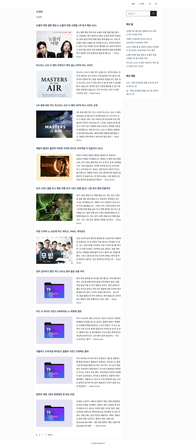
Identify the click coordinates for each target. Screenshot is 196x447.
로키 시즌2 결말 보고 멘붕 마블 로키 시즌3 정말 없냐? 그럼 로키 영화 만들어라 (73, 188)
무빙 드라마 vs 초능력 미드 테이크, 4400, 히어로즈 (60, 231)
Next (51, 434)
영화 (133, 4)
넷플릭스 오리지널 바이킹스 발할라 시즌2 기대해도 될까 (62, 351)
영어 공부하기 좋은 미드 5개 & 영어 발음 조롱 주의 (60, 271)
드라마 (141, 4)
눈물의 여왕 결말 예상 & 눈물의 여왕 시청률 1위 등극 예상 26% (66, 25)
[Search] (153, 13)
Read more (95, 93)
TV (150, 4)
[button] (156, 3)
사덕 (128, 82)
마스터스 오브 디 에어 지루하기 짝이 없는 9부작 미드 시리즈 (64, 65)
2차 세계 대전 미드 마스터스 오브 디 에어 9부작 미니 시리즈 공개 (66, 105)
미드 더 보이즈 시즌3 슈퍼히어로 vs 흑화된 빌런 (59, 311)
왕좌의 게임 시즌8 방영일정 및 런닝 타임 (55, 394)
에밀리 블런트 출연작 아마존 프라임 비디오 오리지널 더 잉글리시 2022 (69, 148)
